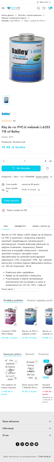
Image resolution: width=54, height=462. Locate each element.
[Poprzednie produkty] (6, 314)
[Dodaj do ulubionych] (47, 168)
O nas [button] (6, 435)
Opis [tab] (6, 226)
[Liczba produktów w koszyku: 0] (49, 8)
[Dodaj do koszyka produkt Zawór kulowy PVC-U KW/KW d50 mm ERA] (36, 378)
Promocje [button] (44, 354)
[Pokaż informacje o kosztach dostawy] (38, 189)
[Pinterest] (36, 444)
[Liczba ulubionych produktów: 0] (43, 8)
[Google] (32, 444)
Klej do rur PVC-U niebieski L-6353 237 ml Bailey (30, 332)
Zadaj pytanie (11, 200)
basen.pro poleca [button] (12, 354)
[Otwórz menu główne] (3, 8)
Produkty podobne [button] (13, 300)
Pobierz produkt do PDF (17, 210)
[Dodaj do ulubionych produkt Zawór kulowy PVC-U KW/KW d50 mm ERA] (36, 362)
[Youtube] (27, 444)
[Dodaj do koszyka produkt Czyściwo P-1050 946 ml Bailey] (15, 324)
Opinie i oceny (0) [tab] (41, 226)
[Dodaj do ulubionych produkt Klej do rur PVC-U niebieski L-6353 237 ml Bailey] (36, 308)
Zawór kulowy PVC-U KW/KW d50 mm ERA (30, 386)
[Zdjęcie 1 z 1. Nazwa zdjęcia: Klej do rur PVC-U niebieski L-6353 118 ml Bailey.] (6, 100)
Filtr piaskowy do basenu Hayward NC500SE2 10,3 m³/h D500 (9, 386)
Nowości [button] (30, 354)
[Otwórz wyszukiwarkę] (38, 8)
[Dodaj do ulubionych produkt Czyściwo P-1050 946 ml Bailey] (16, 308)
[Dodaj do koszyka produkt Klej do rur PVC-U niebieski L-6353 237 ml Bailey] (36, 324)
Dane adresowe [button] (11, 421)
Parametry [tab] (20, 226)
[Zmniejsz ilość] (4, 161)
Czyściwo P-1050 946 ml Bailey (9, 332)
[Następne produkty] (47, 314)
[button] (9, 121)
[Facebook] (17, 444)
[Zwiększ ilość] (45, 161)
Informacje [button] (8, 428)
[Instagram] (22, 444)
